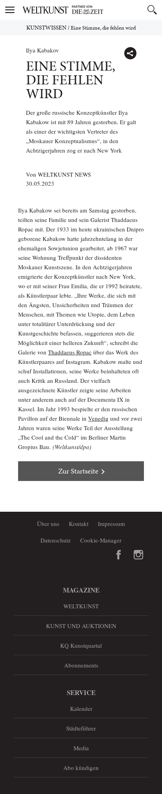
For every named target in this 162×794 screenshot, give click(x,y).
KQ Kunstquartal (81, 645)
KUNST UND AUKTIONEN (81, 626)
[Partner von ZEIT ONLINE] (91, 10)
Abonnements (81, 665)
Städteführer (81, 728)
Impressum (111, 523)
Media (81, 748)
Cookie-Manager (101, 540)
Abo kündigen (81, 768)
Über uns (48, 523)
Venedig (98, 418)
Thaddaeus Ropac (70, 352)
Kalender (81, 708)
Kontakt (78, 523)
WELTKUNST (81, 606)
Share (130, 53)
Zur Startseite (78, 471)
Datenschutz (55, 540)
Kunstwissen (46, 28)
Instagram (138, 555)
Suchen (152, 10)
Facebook (119, 555)
